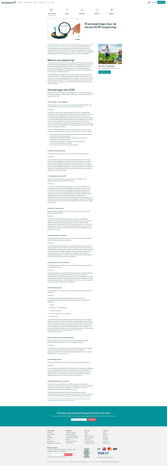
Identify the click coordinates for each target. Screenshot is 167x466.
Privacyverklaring (89, 441)
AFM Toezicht (69, 443)
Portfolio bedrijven (71, 434)
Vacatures (87, 439)
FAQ (48, 439)
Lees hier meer (105, 72)
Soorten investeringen (71, 436)
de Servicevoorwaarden (82, 461)
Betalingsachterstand (71, 441)
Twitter (105, 436)
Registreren (161, 2)
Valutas (68, 439)
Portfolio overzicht (71, 432)
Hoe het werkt (28, 2)
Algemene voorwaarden (53, 443)
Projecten (20, 2)
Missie (86, 432)
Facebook (105, 434)
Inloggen (154, 2)
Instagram (105, 438)
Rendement (42, 2)
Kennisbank (50, 441)
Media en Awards (89, 436)
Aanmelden (92, 419)
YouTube (105, 439)
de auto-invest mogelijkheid (63, 105)
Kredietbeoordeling (89, 443)
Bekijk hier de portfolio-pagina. (61, 353)
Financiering (106, 443)
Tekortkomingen (88, 438)
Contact (105, 441)
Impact (35, 2)
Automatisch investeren (72, 438)
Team (48, 2)
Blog (52, 2)
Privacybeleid (72, 461)
